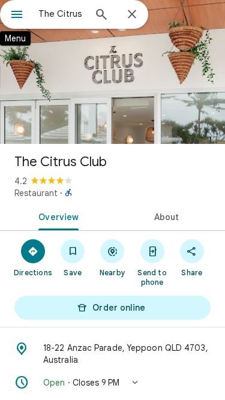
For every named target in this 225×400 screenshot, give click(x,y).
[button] (112, 383)
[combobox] (61, 14)
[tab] (56, 215)
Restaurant (36, 193)
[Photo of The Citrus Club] (112, 72)
